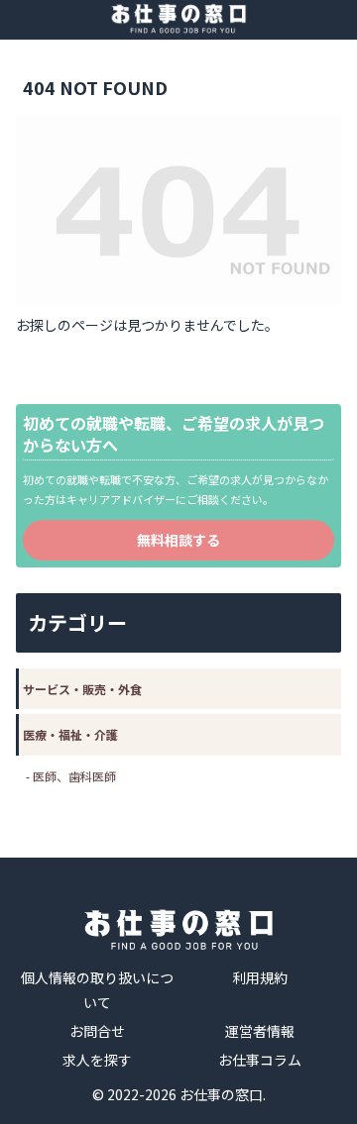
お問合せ (97, 1031)
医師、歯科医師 (74, 775)
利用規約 (260, 977)
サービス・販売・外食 (82, 688)
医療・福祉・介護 (70, 734)
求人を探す (97, 1060)
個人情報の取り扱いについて (97, 990)
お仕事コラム (259, 1060)
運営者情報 (260, 1031)
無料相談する (178, 540)
